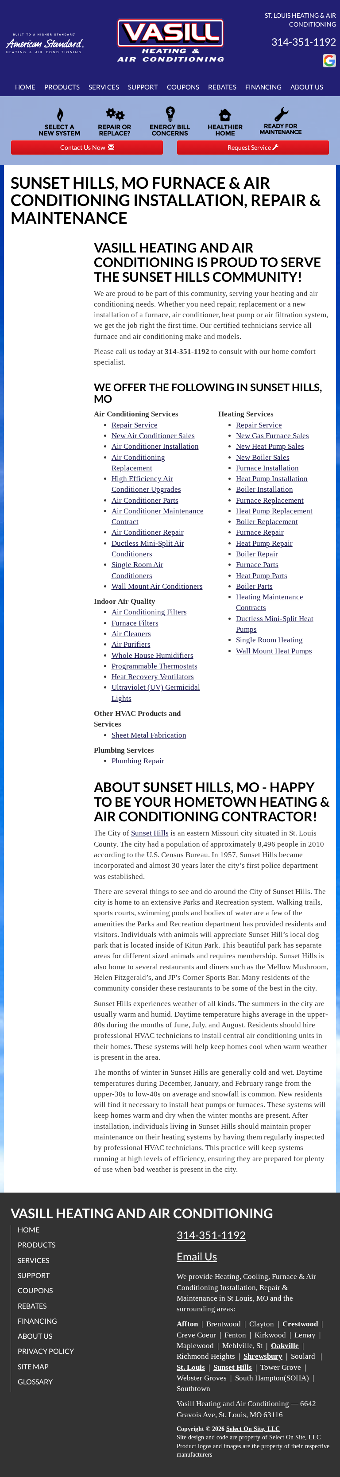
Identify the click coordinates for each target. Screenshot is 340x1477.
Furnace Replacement (270, 500)
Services (104, 87)
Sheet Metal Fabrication (149, 735)
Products (62, 87)
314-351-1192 (211, 1235)
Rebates (222, 87)
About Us (306, 87)
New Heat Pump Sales (270, 446)
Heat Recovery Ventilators (153, 676)
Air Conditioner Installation (155, 446)
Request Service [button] (250, 147)
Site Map (33, 1366)
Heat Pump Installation (272, 478)
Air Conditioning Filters (149, 612)
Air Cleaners (131, 634)
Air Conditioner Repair (148, 532)
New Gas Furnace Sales (272, 435)
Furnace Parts (257, 564)
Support (143, 87)
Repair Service (135, 425)
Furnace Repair (260, 532)
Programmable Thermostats (154, 666)
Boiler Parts (254, 586)
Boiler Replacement (267, 521)
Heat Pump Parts (261, 575)
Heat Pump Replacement (274, 511)
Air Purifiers (131, 644)
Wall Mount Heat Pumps (274, 651)
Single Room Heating (269, 640)
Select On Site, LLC (253, 1429)
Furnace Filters (135, 623)
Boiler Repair (257, 554)
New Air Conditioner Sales (153, 435)
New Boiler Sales (263, 457)
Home (25, 87)
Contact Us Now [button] (84, 147)
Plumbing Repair (138, 761)
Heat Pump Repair (264, 543)
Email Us (197, 1256)
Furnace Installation (267, 468)
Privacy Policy (46, 1351)
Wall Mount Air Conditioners (157, 586)
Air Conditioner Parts (145, 500)
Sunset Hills (150, 833)
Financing (263, 87)
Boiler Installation (264, 489)
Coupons (183, 87)
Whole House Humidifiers (152, 655)
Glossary (35, 1381)
